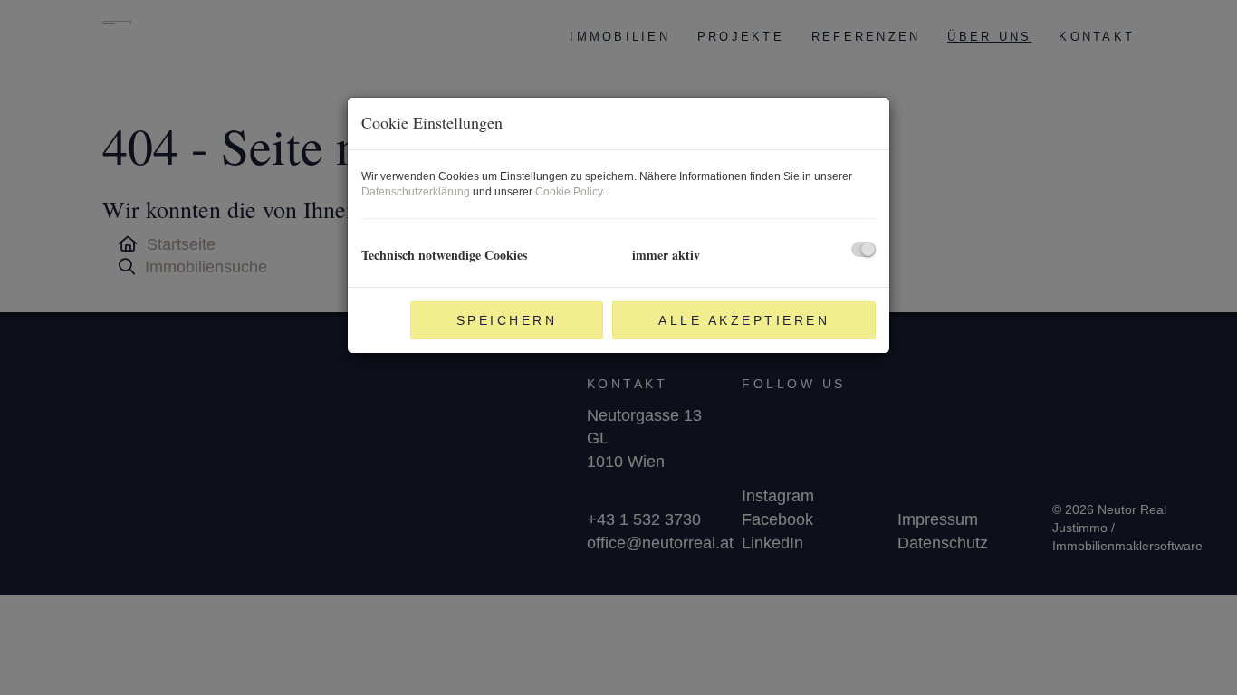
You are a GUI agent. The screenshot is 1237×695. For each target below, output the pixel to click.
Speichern (507, 320)
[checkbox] (863, 249)
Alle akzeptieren (743, 320)
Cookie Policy (568, 192)
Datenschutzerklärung (415, 192)
